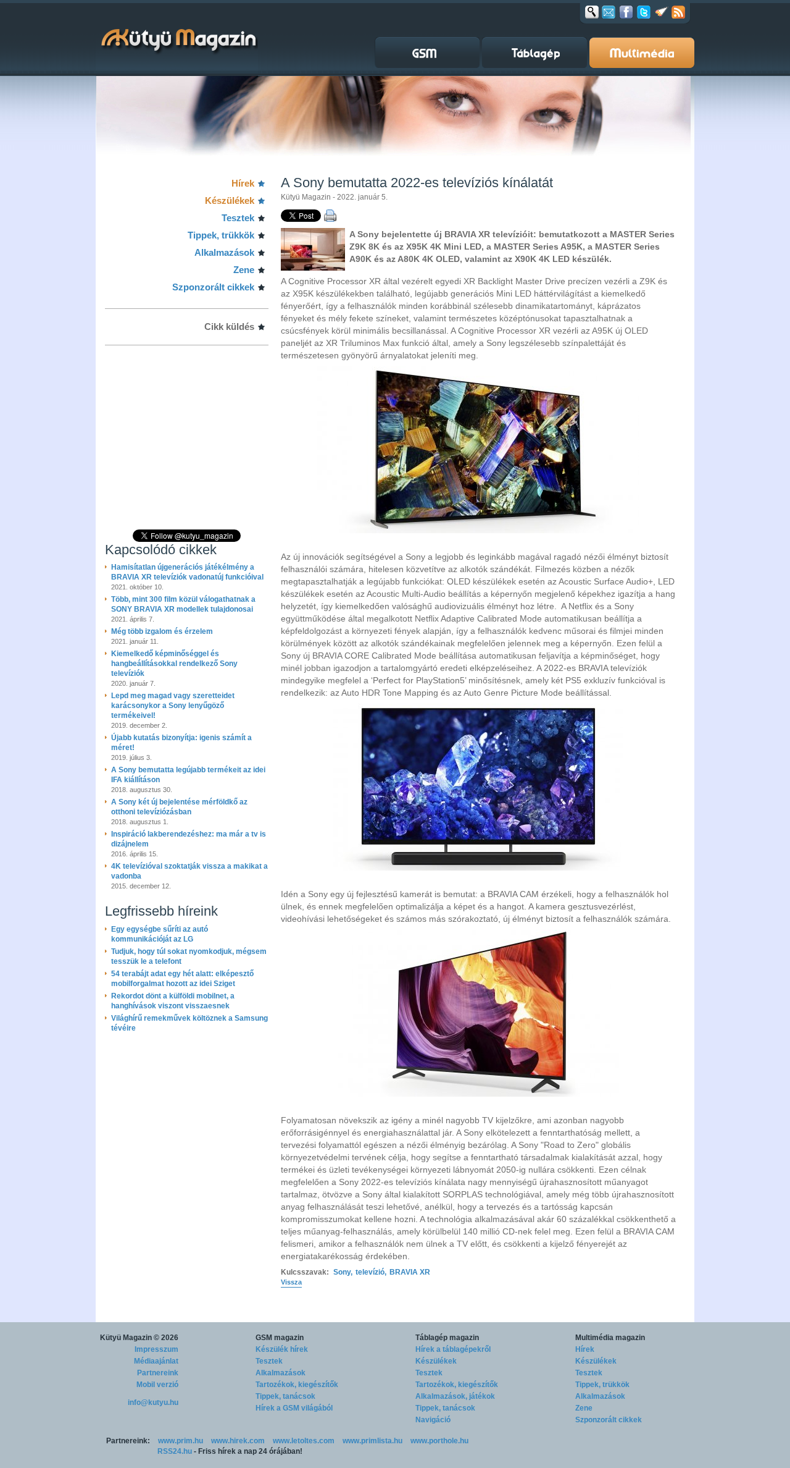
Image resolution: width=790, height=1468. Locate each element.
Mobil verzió (157, 1384)
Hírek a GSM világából (294, 1408)
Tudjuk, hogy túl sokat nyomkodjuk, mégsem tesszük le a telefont (189, 956)
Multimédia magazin (610, 1337)
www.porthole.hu (439, 1440)
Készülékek (229, 200)
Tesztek (238, 218)
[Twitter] (644, 12)
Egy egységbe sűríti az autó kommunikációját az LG (159, 934)
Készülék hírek (282, 1349)
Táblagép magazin (447, 1337)
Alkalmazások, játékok (455, 1396)
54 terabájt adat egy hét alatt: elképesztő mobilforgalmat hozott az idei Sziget (182, 978)
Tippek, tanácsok (285, 1396)
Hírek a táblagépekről (453, 1349)
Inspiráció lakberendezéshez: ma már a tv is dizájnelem (188, 839)
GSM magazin (280, 1337)
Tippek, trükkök (221, 235)
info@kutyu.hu (153, 1402)
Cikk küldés (229, 326)
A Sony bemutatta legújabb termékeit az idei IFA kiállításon (188, 775)
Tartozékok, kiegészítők (297, 1384)
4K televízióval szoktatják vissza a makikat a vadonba (189, 871)
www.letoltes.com (304, 1440)
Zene (243, 269)
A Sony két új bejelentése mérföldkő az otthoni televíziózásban (179, 807)
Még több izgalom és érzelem (162, 631)
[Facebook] (626, 12)
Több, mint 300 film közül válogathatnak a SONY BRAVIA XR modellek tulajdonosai (183, 604)
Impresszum (156, 1349)
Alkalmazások (224, 252)
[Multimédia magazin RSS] (678, 12)
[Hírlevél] (608, 12)
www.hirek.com (238, 1440)
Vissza (291, 1282)
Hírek (242, 183)
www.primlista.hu (372, 1440)
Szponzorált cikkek (213, 287)
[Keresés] (592, 12)
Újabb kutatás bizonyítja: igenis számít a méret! (181, 742)
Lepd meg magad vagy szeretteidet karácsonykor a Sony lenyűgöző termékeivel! (173, 705)
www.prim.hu (180, 1440)
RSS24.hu (174, 1451)
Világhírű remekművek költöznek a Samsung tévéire (189, 1023)
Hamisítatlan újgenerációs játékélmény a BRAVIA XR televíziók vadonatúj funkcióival (187, 572)
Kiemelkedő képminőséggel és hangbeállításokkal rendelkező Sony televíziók (174, 663)
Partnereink (157, 1373)
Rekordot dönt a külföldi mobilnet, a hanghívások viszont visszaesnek (173, 1001)
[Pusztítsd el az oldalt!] (661, 12)
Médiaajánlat (156, 1361)
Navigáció (433, 1419)
